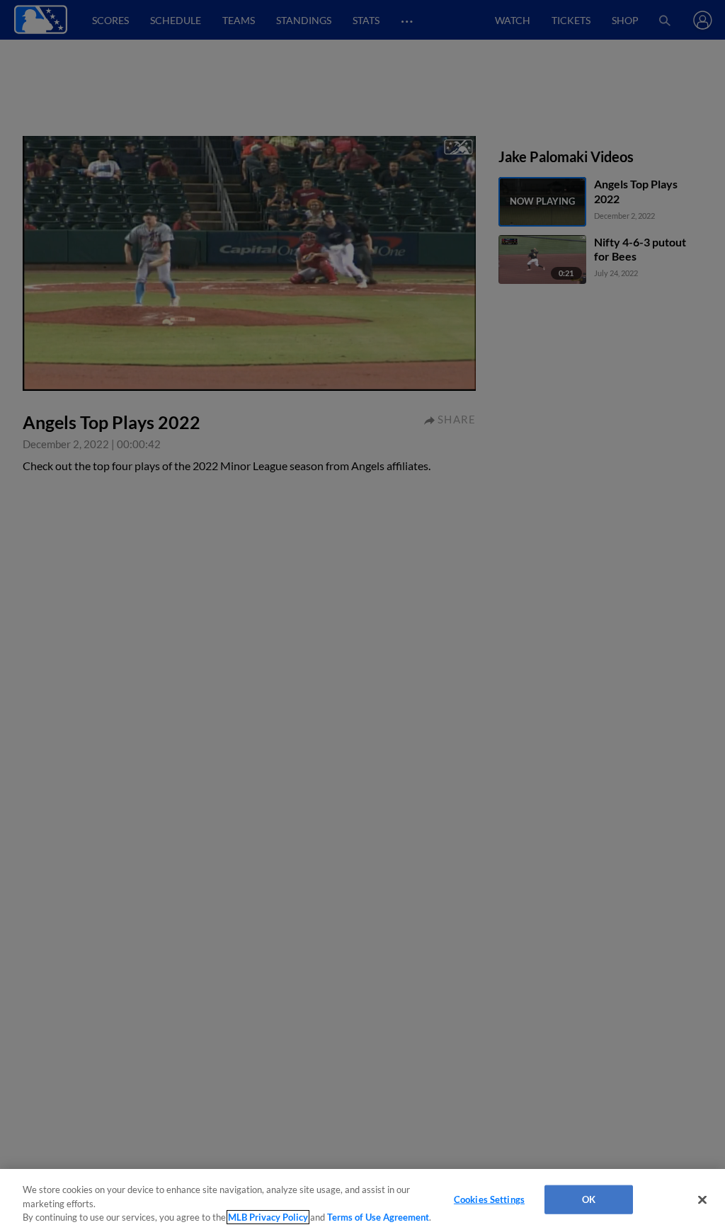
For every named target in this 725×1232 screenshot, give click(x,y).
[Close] (702, 1199)
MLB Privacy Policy (268, 1217)
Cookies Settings (489, 1198)
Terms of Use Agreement (378, 1217)
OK (588, 1198)
